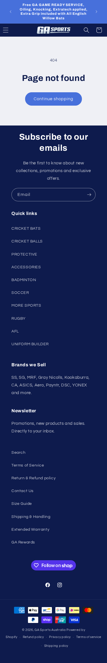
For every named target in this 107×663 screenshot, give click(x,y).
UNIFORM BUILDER (30, 344)
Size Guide (21, 504)
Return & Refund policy (33, 478)
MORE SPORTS (26, 306)
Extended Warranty (30, 530)
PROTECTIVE (24, 254)
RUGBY (18, 319)
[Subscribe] (89, 194)
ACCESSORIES (26, 267)
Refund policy (33, 637)
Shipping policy (56, 645)
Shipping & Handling (30, 517)
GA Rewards (23, 542)
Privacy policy (60, 637)
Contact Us (22, 491)
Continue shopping (53, 99)
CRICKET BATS (26, 229)
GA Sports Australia (50, 629)
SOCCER (20, 293)
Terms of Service (27, 465)
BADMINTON (23, 280)
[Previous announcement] (10, 11)
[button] (86, 30)
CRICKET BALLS (27, 241)
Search (18, 453)
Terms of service (88, 637)
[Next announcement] (96, 11)
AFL (15, 331)
